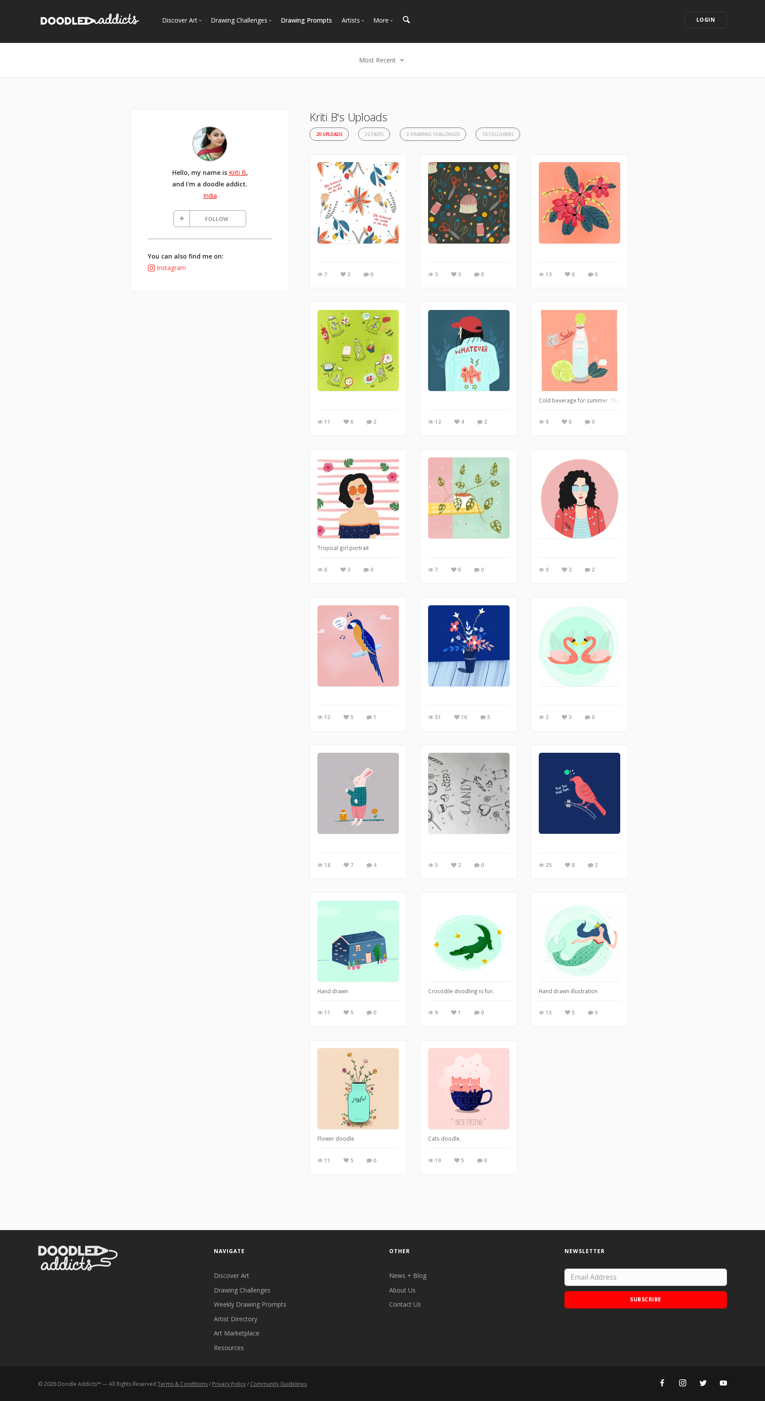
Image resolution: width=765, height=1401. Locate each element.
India (210, 195)
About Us (402, 1290)
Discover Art (231, 1275)
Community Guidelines (278, 1384)
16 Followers (498, 134)
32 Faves (374, 134)
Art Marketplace (236, 1333)
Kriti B (237, 172)
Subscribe (645, 1299)
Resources (229, 1347)
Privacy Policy (229, 1384)
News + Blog (407, 1275)
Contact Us (405, 1304)
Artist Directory (235, 1319)
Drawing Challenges (242, 1290)
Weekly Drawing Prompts (250, 1304)
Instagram (171, 267)
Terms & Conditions (183, 1384)
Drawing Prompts (306, 20)
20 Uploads (329, 134)
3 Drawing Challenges (433, 134)
